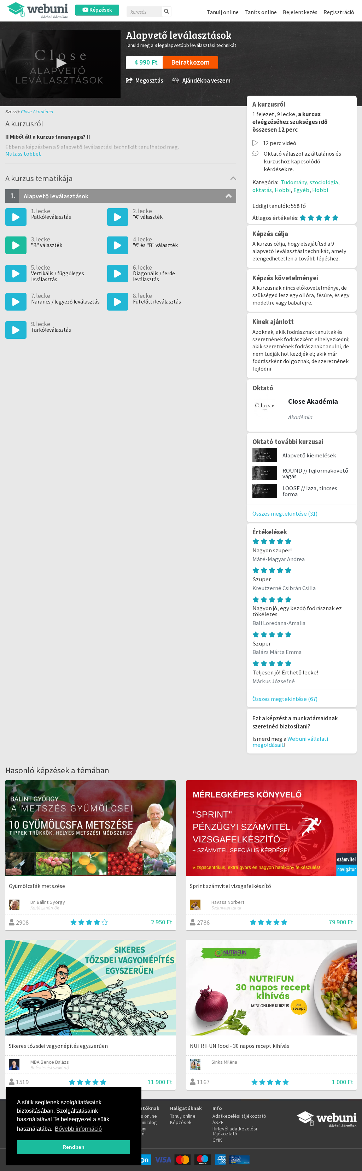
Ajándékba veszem (205, 81)
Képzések (100, 9)
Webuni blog (144, 1122)
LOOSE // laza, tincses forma (309, 491)
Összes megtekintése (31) (285, 513)
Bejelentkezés (300, 12)
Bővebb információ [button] (78, 1129)
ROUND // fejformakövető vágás (315, 473)
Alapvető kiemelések (309, 455)
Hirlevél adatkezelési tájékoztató (234, 1131)
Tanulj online (223, 12)
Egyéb (301, 190)
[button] (60, 63)
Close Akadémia (37, 111)
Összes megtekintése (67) (285, 699)
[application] (60, 64)
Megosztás (149, 81)
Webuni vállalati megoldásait (290, 742)
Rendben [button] (73, 1147)
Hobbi (283, 190)
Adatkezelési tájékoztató (239, 1116)
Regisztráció (338, 12)
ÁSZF (217, 1122)
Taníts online (261, 12)
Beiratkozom (190, 62)
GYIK (217, 1140)
